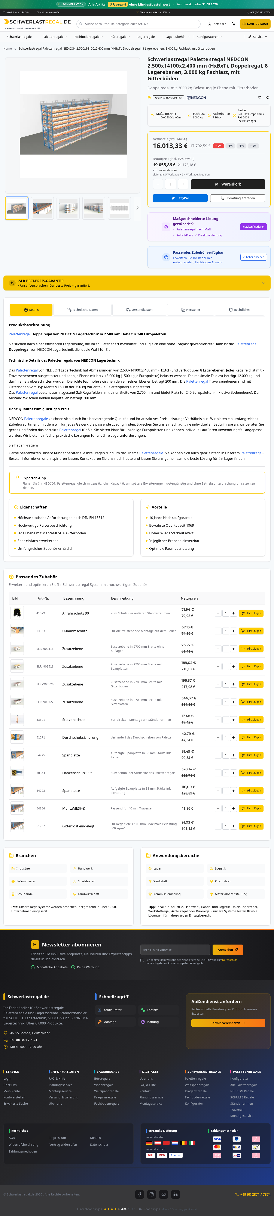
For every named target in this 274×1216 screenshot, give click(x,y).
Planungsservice (60, 1085)
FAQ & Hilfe (57, 1078)
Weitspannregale (106, 1091)
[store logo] (37, 22)
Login (7, 1078)
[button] (16, 208)
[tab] (137, 283)
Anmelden (225, 950)
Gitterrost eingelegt (78, 826)
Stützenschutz (73, 719)
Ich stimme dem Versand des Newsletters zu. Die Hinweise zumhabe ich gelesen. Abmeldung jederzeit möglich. (191, 961)
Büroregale (102, 1078)
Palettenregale (36, 418)
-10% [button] (218, 145)
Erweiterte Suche (15, 1103)
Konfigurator (194, 1103)
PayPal (184, 198)
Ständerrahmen (241, 1103)
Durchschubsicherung (80, 737)
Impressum (57, 1138)
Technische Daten (85, 310)
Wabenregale (103, 1085)
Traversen (237, 1110)
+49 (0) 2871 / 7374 (260, 12)
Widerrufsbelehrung (23, 1144)
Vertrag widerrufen (63, 1144)
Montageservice (60, 1091)
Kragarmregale (105, 1097)
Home (7, 48)
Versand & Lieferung (63, 1097)
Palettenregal (20, 334)
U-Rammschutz (74, 631)
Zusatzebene (72, 648)
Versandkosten (142, 310)
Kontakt (145, 1091)
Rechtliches (242, 310)
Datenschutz (229, 960)
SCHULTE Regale (242, 1097)
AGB (12, 1138)
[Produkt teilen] (267, 97)
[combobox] (138, 23)
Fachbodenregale (106, 1103)
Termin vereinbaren (225, 1023)
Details (34, 310)
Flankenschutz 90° (77, 773)
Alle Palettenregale (244, 1085)
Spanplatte (71, 755)
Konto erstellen (14, 1097)
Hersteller (193, 310)
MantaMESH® (73, 808)
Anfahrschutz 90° (76, 613)
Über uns (10, 1085)
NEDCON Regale (242, 1091)
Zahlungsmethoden (23, 1151)
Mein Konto (11, 1091)
